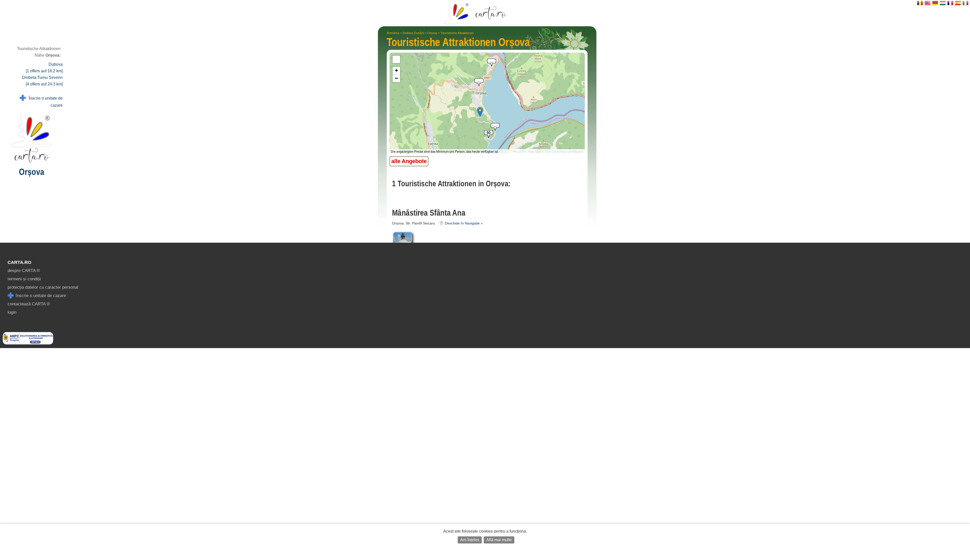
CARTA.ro (19, 262)
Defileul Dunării (413, 33)
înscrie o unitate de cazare (40, 295)
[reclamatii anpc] (28, 343)
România (393, 33)
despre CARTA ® (24, 270)
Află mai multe (499, 540)
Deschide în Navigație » (463, 223)
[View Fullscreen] (396, 59)
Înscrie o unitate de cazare (44, 101)
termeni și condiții (24, 279)
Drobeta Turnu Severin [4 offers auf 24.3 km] (42, 80)
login (12, 312)
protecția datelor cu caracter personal (43, 287)
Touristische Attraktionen (457, 33)
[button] (495, 127)
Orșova (432, 33)
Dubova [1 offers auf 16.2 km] (44, 67)
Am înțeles (469, 540)
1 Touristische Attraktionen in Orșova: (451, 183)
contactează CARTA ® (29, 304)
